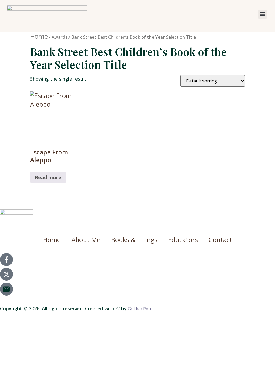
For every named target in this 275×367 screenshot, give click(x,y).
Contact (220, 239)
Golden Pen (139, 309)
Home (39, 36)
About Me (85, 239)
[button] (262, 14)
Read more (48, 177)
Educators (183, 239)
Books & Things (134, 239)
